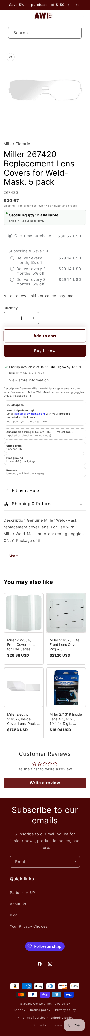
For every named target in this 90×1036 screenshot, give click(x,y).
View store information (29, 380)
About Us (18, 904)
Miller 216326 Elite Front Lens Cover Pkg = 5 (65, 644)
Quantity (11, 308)
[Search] (76, 32)
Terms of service (33, 1017)
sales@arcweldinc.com (29, 413)
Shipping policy (62, 1017)
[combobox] (45, 32)
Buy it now (45, 350)
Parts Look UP (22, 892)
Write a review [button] (45, 782)
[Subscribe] (74, 862)
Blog (14, 915)
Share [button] (14, 556)
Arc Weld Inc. (42, 1003)
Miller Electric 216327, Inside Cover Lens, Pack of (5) (23, 719)
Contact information (47, 1025)
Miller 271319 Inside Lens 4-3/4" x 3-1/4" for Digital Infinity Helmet (66, 719)
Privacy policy (65, 1010)
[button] (7, 15)
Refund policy (40, 1010)
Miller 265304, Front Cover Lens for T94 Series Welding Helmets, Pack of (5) (21, 644)
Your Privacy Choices (29, 926)
